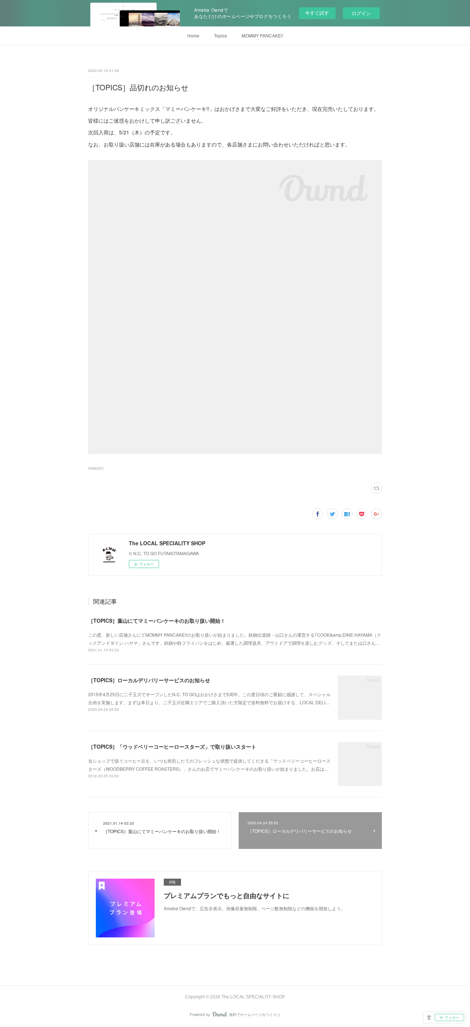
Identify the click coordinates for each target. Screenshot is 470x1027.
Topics (220, 35)
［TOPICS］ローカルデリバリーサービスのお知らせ (149, 680)
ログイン (361, 13)
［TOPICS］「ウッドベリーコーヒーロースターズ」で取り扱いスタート (172, 746)
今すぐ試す (317, 12)
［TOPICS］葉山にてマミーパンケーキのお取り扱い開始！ (156, 620)
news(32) (96, 468)
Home (193, 35)
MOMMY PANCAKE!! (262, 35)
